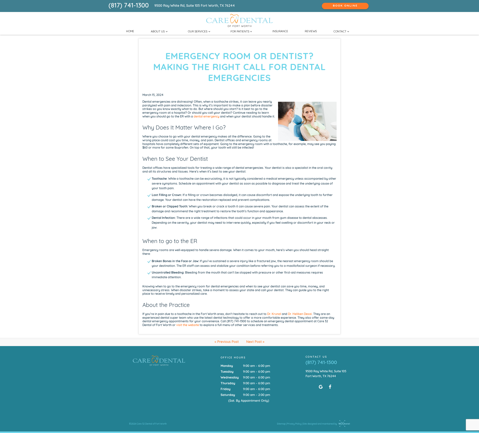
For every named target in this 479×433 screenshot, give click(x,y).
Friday (226, 389)
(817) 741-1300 (129, 6)
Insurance (280, 31)
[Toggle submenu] (167, 32)
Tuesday (227, 371)
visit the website (187, 325)
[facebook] (330, 387)
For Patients (240, 31)
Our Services (197, 31)
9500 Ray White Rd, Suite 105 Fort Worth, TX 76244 (194, 6)
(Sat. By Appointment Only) (248, 400)
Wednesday (230, 377)
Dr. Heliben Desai (300, 314)
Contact (339, 31)
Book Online (345, 5)
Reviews (311, 31)
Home (130, 31)
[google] (320, 387)
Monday (227, 366)
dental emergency (206, 116)
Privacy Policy (294, 424)
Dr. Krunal (274, 314)
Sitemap (281, 424)
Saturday (228, 395)
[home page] (239, 20)
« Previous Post (227, 342)
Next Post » (255, 342)
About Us (158, 31)
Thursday (228, 383)
